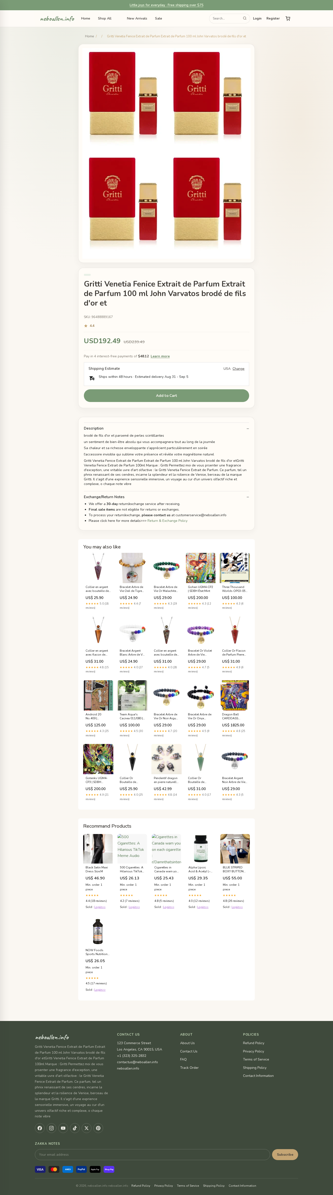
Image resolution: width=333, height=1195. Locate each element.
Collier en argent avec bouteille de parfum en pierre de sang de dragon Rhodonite (166, 653)
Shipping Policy (254, 1067)
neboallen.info (57, 18)
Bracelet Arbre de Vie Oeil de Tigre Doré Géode (131, 589)
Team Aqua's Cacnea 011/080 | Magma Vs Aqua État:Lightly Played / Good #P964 (132, 716)
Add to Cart (166, 395)
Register (273, 18)
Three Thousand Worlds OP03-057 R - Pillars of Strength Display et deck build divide (234, 589)
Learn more (160, 356)
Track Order (189, 1067)
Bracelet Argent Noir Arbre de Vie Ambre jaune (233, 780)
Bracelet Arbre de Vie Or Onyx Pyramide (199, 716)
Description (94, 428)
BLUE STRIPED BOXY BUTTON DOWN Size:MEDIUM (233, 869)
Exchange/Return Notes (104, 497)
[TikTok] (75, 1128)
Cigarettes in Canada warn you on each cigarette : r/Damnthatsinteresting (166, 869)
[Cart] (288, 18)
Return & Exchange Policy (167, 520)
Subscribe (285, 1154)
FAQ (183, 1059)
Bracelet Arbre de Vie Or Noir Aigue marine (165, 716)
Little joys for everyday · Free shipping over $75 (166, 5)
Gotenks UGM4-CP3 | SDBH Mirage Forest (97, 780)
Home (85, 18)
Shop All (104, 18)
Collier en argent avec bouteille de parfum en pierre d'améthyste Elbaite (97, 589)
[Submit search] (244, 18)
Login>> (100, 907)
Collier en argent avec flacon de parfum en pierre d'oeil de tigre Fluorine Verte (97, 653)
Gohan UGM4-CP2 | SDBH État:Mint (200, 589)
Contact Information (258, 1075)
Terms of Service (256, 1059)
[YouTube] (63, 1128)
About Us (187, 1043)
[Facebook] (40, 1128)
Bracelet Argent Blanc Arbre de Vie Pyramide (132, 653)
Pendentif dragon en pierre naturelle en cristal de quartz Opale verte (166, 780)
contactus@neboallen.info (137, 1062)
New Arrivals (137, 18)
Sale (158, 18)
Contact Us (188, 1051)
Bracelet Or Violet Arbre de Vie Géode (200, 653)
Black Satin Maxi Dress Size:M (97, 869)
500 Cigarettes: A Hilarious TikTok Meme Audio (131, 869)
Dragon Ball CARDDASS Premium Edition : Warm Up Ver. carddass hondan (234, 716)
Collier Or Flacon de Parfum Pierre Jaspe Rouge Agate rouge (233, 653)
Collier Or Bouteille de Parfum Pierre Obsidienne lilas (131, 780)
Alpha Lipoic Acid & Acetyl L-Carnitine (199, 869)
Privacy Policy (253, 1051)
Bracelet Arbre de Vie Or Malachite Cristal (165, 589)
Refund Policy (253, 1043)
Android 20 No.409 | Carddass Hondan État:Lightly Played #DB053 (98, 716)
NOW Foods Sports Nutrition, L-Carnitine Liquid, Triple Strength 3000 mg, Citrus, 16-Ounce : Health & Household (97, 952)
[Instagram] (51, 1128)
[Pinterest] (98, 1128)
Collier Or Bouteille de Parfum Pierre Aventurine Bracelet (197, 780)
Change (239, 369)
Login (257, 18)
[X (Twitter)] (86, 1128)
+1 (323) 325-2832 (131, 1055)
